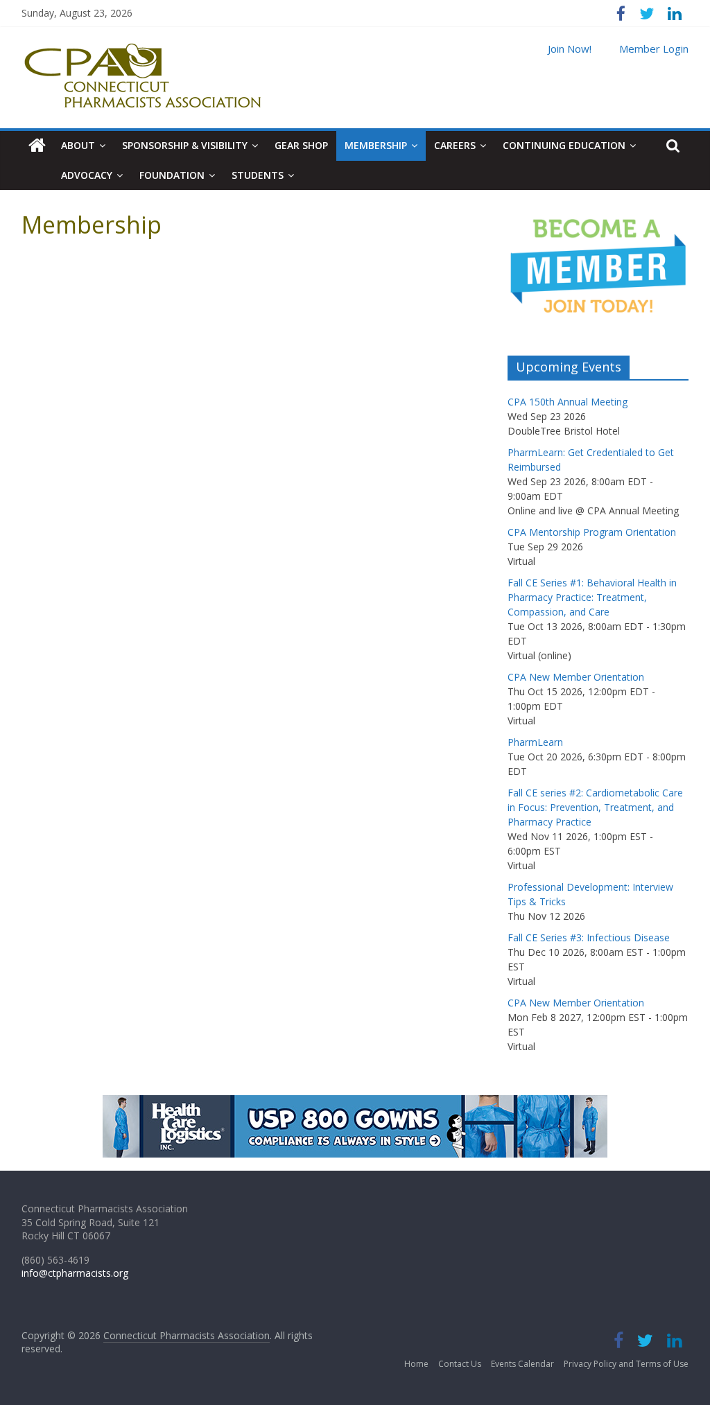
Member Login (654, 48)
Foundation (172, 175)
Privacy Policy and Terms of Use (626, 1364)
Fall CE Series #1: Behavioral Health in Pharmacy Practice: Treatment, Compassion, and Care (592, 597)
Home (416, 1364)
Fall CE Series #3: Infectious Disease (589, 937)
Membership (376, 145)
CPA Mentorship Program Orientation (592, 532)
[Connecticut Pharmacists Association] (37, 146)
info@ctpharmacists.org (74, 1273)
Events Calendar (522, 1364)
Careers (455, 145)
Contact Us (459, 1364)
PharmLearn (535, 742)
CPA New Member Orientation (576, 676)
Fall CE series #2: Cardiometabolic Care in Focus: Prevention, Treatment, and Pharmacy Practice (595, 807)
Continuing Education (564, 145)
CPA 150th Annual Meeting (567, 401)
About (78, 145)
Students (258, 175)
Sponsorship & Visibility (185, 145)
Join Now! (569, 48)
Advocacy (86, 175)
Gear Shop (301, 145)
